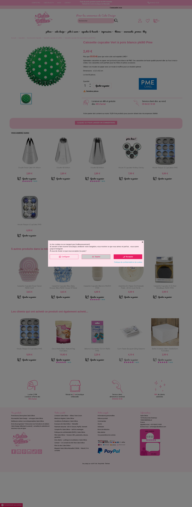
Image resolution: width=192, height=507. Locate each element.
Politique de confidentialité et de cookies (128, 262)
